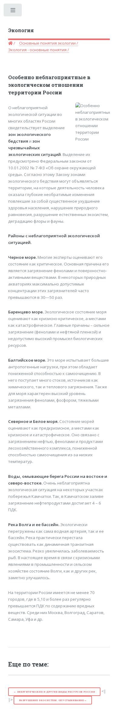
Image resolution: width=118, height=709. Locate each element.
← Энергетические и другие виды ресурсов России (54, 691)
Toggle (13, 11)
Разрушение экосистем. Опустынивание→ (53, 700)
